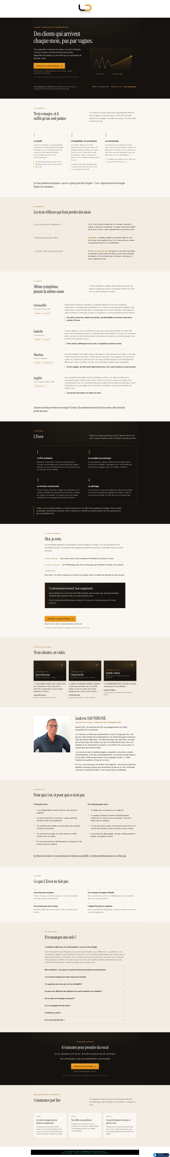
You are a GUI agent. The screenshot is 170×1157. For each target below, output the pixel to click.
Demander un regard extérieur (49, 66)
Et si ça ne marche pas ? (55, 1020)
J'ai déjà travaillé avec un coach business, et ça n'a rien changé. (71, 947)
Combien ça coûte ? (53, 1013)
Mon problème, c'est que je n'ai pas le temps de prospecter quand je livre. (75, 970)
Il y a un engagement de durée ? (58, 1006)
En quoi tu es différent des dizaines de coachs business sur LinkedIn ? (73, 991)
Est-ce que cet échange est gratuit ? (60, 998)
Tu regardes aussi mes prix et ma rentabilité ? (63, 984)
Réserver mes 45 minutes (85, 1066)
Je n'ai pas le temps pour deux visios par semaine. (65, 977)
